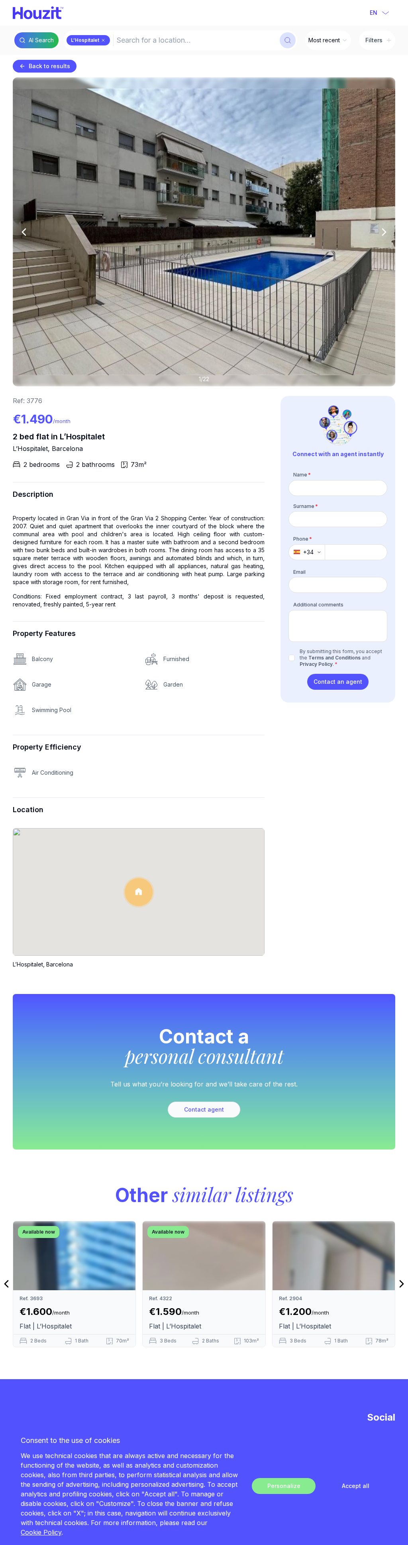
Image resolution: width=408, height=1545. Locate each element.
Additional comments (318, 605)
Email (299, 572)
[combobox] (195, 40)
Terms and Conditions (334, 658)
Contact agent (204, 1109)
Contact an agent (338, 681)
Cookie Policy (41, 1532)
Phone (302, 539)
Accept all (355, 1485)
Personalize (283, 1485)
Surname (305, 506)
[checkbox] (291, 658)
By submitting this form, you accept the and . (341, 657)
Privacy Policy (316, 664)
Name (302, 475)
